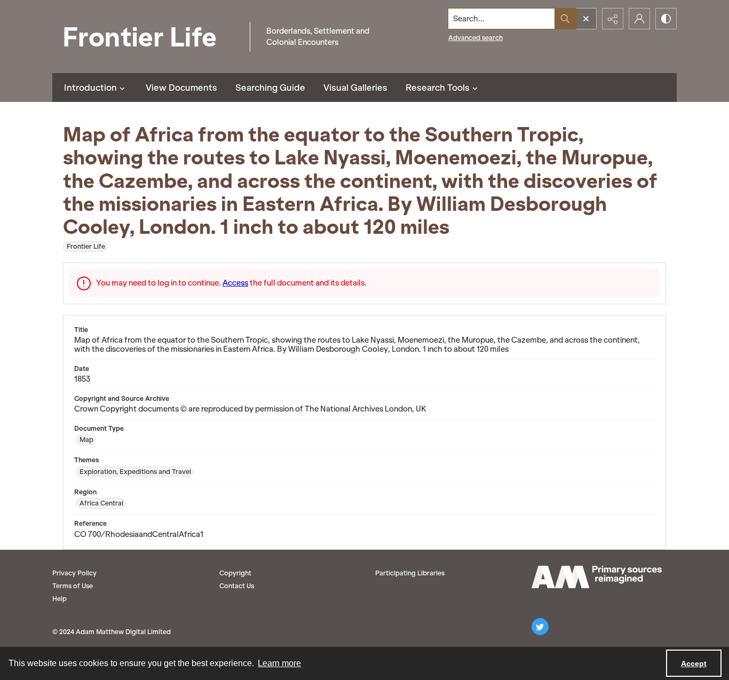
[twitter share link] (540, 626)
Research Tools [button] (438, 87)
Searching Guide (270, 87)
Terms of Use (72, 586)
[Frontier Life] (148, 36)
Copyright (235, 573)
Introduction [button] (90, 87)
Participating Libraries (410, 573)
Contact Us (236, 586)
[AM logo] (597, 577)
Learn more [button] (279, 663)
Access (235, 283)
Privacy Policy (74, 573)
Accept (694, 663)
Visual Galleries (355, 87)
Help (59, 599)
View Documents (181, 87)
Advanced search (475, 38)
